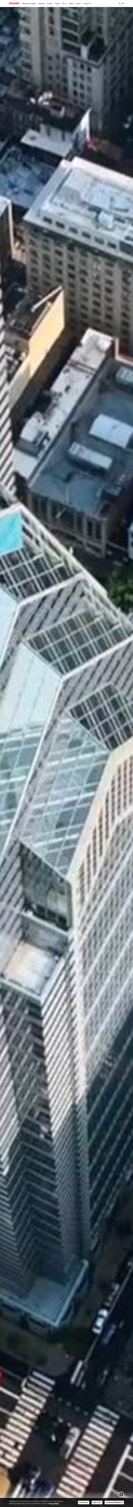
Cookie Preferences (114, 1502)
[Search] (123, 3)
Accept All (83, 1502)
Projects (50, 3)
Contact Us (87, 3)
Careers (78, 3)
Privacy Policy (53, 1503)
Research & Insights (29, 3)
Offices (64, 3)
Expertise (41, 3)
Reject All (97, 1502)
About (71, 3)
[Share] (119, 3)
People (57, 3)
